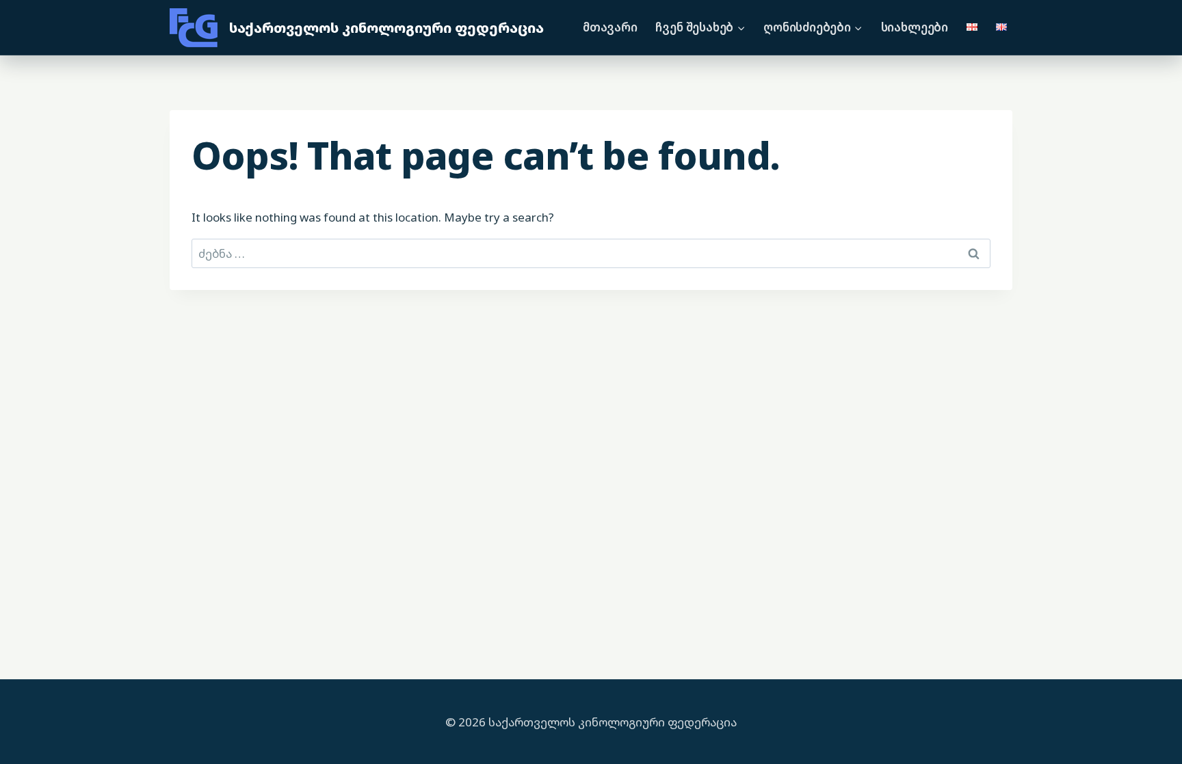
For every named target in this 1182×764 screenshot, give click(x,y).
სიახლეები (914, 27)
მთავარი (610, 27)
